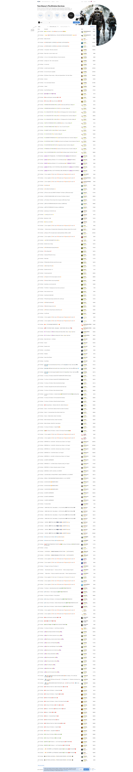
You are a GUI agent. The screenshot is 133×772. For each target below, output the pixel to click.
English (89, 1)
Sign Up (85, 1)
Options (81, 769)
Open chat (76, 22)
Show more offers (41, 765)
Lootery (57, 1)
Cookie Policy (66, 770)
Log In (82, 1)
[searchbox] (45, 2)
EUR (94, 1)
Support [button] (53, 1)
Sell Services (92, 26)
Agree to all (86, 769)
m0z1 (41, 22)
